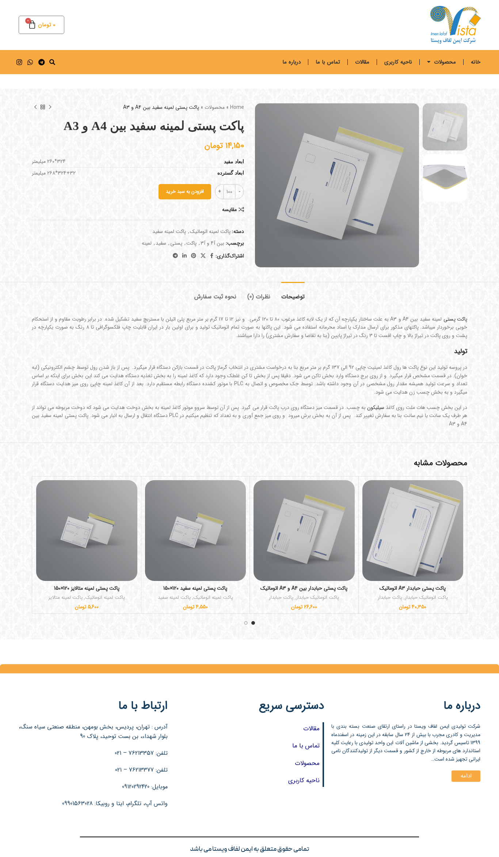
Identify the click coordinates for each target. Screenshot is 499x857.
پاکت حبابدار (390, 597)
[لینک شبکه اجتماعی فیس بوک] (212, 256)
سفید (161, 243)
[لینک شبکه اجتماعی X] (203, 256)
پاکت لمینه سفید (169, 231)
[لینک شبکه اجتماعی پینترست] (193, 256)
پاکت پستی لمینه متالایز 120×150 (86, 588)
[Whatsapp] (30, 61)
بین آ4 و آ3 (212, 243)
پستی (176, 243)
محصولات (445, 62)
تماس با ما (328, 62)
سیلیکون (375, 407)
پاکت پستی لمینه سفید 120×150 (195, 588)
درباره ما (291, 62)
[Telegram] (41, 61)
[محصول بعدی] (35, 107)
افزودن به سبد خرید (185, 191)
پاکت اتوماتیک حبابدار (426, 597)
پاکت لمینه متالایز (65, 597)
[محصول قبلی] (50, 107)
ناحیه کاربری (398, 62)
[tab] (293, 293)
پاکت (191, 243)
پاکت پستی (455, 319)
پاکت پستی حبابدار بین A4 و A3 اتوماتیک (303, 588)
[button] (52, 62)
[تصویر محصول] (413, 530)
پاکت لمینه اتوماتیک (210, 231)
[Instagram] (19, 61)
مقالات (362, 62)
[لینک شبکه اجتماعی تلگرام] (175, 256)
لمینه (147, 243)
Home (237, 107)
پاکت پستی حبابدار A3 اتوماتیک (413, 588)
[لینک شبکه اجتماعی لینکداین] (184, 256)
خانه (475, 62)
